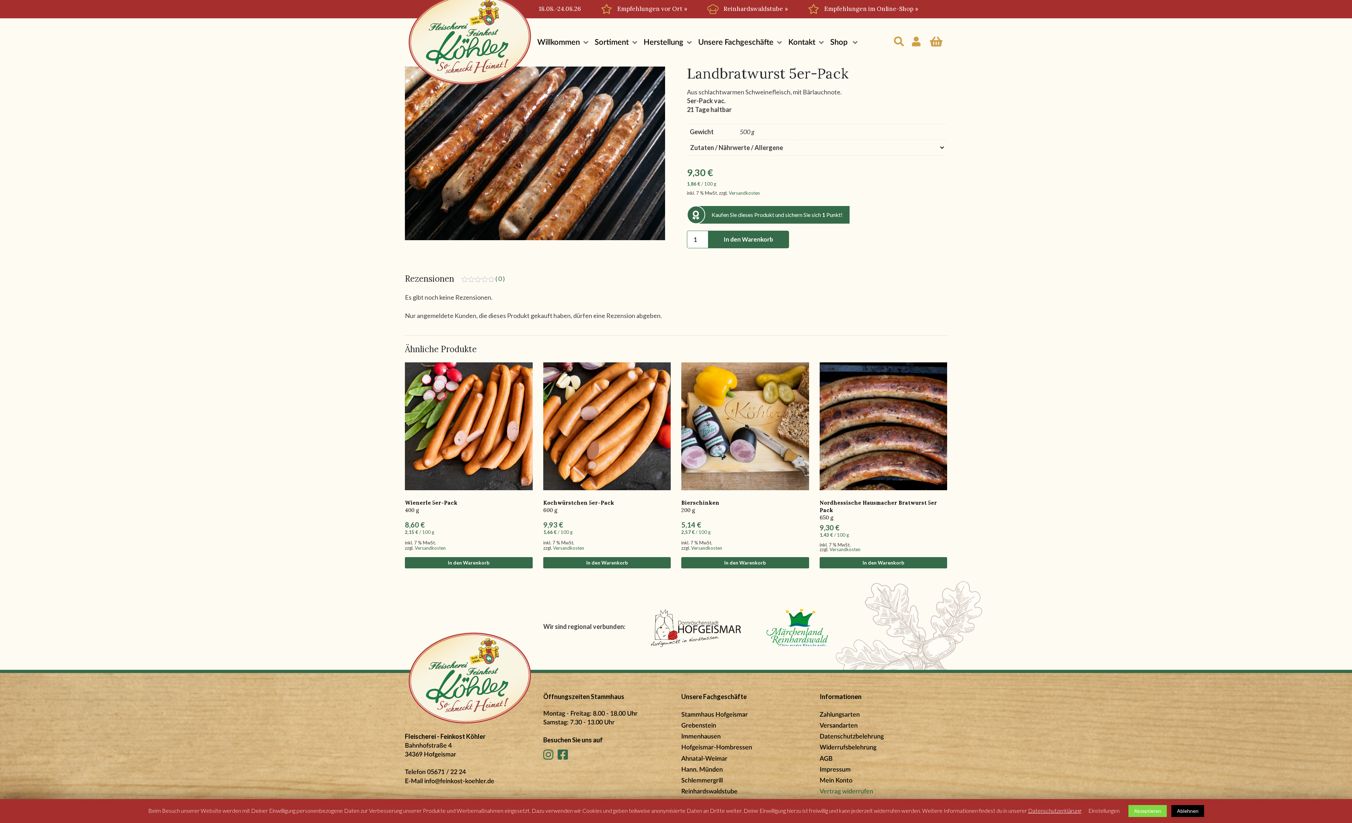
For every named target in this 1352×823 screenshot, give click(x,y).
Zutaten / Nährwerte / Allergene (736, 147)
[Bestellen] (936, 37)
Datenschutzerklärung (1054, 810)
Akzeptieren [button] (1147, 811)
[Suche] (899, 37)
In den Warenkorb (748, 239)
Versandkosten (744, 193)
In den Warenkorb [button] (468, 563)
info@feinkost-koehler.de (459, 781)
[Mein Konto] (916, 37)
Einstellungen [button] (1104, 810)
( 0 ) (500, 278)
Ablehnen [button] (1187, 811)
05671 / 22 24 (446, 772)
